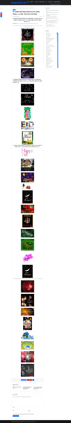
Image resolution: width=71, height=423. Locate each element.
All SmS (47, 43)
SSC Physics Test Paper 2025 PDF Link (51, 16)
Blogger (47, 56)
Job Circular (36, 1)
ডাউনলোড (19, 23)
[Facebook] (1, 13)
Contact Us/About (33, 421)
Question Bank (48, 63)
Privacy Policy (50, 1)
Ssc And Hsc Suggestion (49, 39)
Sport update (48, 33)
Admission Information (49, 50)
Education (31, 1)
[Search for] (60, 4)
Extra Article (47, 55)
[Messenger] (33, 380)
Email (14, 410)
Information (47, 42)
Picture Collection (41, 1)
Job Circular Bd (48, 51)
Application (47, 64)
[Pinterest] (1, 15)
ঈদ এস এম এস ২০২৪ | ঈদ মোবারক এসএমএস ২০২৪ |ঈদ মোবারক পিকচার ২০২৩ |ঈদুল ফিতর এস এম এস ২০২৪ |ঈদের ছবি (37, 388)
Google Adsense (48, 59)
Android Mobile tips (48, 54)
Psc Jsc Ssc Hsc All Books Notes (50, 46)
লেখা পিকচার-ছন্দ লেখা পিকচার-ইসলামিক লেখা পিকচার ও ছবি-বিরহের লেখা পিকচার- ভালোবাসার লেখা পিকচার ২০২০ (27, 388)
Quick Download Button (56, 1)
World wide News (48, 34)
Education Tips (48, 47)
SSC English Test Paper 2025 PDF (50, 21)
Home (28, 1)
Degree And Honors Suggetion (50, 38)
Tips (46, 1)
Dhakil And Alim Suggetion (49, 60)
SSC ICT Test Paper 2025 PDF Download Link (52, 20)
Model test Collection (49, 67)
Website (29, 410)
